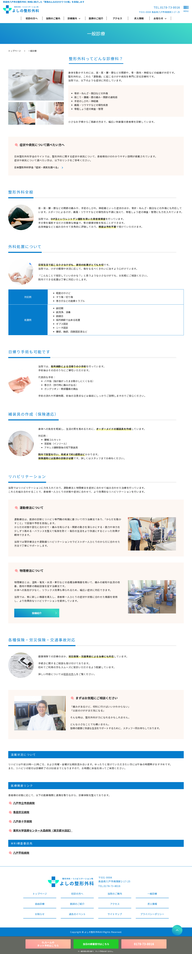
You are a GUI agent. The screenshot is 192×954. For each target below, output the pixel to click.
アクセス (117, 18)
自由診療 (40, 904)
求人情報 (139, 18)
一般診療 (152, 893)
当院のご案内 (53, 18)
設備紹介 (37, 613)
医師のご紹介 (96, 18)
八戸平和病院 (21, 853)
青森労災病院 (21, 812)
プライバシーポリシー (152, 914)
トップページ (14, 50)
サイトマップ (115, 914)
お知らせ (158, 18)
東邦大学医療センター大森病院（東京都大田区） (42, 830)
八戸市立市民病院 (24, 803)
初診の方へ (32, 18)
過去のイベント (77, 914)
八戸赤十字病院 (22, 821)
